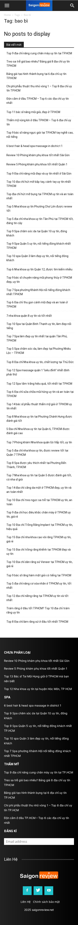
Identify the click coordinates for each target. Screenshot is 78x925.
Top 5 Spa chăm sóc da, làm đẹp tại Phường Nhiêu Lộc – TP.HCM (38, 350)
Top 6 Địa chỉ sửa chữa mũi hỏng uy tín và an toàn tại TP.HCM (40, 394)
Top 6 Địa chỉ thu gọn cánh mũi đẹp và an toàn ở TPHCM (37, 304)
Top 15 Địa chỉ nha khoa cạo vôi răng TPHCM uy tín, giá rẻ (38, 539)
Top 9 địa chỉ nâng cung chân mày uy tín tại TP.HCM (39, 53)
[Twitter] (38, 890)
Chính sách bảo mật (46, 902)
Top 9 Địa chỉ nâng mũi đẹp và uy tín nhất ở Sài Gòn (38, 173)
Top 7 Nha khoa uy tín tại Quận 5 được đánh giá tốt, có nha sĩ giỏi (39, 477)
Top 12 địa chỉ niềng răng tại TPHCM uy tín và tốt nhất (37, 598)
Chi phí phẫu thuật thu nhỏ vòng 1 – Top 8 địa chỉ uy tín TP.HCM (39, 88)
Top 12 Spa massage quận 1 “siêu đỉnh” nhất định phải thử (37, 372)
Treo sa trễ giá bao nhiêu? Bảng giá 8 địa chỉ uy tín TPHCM (38, 63)
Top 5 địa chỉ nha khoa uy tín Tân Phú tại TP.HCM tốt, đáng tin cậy (39, 221)
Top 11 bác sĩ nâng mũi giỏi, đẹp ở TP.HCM (33, 112)
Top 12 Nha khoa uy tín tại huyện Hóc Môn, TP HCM (38, 689)
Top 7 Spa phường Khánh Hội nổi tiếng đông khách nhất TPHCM (38, 292)
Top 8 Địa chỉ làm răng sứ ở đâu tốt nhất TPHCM (37, 621)
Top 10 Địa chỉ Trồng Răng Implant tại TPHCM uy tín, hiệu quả (39, 527)
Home (7, 15)
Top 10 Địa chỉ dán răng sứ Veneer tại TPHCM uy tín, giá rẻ (39, 564)
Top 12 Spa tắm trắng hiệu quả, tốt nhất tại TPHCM (39, 383)
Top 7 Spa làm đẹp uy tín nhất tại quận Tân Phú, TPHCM (36, 338)
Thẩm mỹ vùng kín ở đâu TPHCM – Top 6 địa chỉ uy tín (38, 122)
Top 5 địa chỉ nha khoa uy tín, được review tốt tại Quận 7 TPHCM (37, 452)
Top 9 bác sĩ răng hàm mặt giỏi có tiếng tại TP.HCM (38, 575)
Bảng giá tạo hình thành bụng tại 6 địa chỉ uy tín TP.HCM (36, 76)
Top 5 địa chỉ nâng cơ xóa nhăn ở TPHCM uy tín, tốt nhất (38, 585)
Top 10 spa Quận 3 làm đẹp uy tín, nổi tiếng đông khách (37, 258)
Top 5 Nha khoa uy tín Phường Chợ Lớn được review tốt (39, 208)
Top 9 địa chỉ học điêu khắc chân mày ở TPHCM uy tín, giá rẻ (38, 514)
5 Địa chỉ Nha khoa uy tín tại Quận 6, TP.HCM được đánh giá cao (38, 431)
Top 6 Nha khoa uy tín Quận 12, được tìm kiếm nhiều (39, 269)
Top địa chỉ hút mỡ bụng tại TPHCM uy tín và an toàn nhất (39, 196)
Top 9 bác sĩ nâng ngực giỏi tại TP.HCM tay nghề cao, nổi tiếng (39, 134)
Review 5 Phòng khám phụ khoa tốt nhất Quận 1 (36, 164)
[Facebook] (27, 890)
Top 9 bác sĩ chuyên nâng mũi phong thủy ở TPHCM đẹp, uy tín (39, 279)
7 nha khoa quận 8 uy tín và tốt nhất (29, 315)
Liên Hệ (26, 902)
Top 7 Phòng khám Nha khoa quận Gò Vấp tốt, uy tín (39, 442)
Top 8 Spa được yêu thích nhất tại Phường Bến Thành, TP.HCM (36, 465)
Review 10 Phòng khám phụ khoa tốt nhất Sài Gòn (38, 155)
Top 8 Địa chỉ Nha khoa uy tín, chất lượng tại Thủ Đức (40, 362)
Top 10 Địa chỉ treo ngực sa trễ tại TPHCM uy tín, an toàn (39, 502)
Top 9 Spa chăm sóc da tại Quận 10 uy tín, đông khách (36, 233)
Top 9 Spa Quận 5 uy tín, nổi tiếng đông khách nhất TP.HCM (38, 245)
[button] (72, 5)
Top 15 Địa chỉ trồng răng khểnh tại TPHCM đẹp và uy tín (38, 551)
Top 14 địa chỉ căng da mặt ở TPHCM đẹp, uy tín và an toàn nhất (38, 489)
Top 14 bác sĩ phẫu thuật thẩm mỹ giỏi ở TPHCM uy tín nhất (39, 406)
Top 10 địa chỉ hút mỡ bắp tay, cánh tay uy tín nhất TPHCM (38, 184)
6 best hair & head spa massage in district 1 (34, 146)
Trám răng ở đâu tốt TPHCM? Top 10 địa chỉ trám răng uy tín (38, 610)
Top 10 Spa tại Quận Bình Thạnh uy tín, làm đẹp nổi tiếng (38, 326)
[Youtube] (48, 890)
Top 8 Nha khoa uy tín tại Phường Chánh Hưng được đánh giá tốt (39, 418)
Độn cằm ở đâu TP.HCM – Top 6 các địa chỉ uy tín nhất (37, 100)
